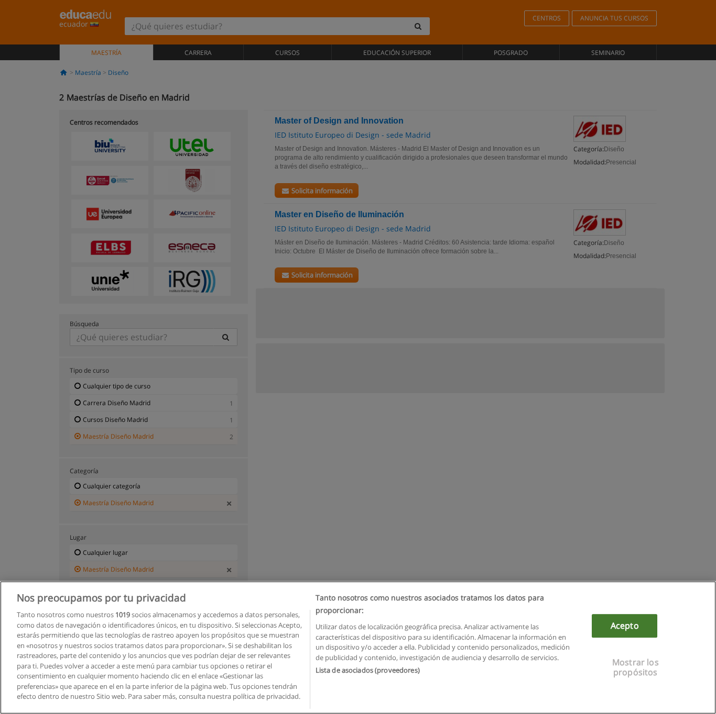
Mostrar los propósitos (635, 667)
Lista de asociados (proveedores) (368, 670)
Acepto (625, 625)
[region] (358, 647)
